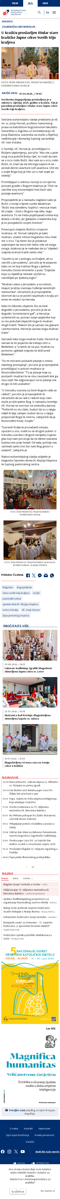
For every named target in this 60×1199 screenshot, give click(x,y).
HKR (45, 3)
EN (47, 12)
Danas (4, 878)
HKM (15, 3)
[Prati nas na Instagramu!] (9, 1152)
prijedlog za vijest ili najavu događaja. (32, 1112)
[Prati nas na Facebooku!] (3, 1152)
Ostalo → (28, 878)
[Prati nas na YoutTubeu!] (23, 1152)
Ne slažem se (48, 1190)
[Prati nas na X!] (16, 1152)
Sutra (15, 878)
